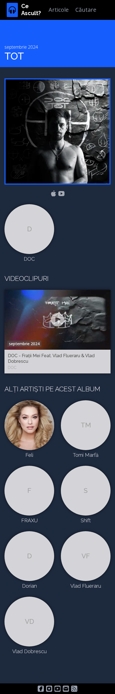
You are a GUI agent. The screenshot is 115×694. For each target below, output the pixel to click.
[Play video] (57, 319)
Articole (59, 9)
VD (29, 621)
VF (86, 556)
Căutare (85, 9)
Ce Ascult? (31, 10)
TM (86, 425)
